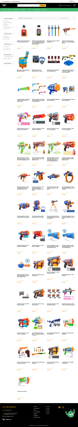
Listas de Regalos (36, 9)
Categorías (22, 9)
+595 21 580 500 (7, 1)
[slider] (3, 56)
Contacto (44, 9)
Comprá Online (16, 9)
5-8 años (47, 410)
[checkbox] (8, 21)
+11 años (47, 413)
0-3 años (47, 406)
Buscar (43, 5)
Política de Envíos (37, 417)
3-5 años (47, 408)
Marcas (29, 9)
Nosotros (9, 9)
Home (4, 9)
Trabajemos (36, 415)
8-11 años (48, 411)
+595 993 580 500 (15, 1)
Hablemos (35, 413)
